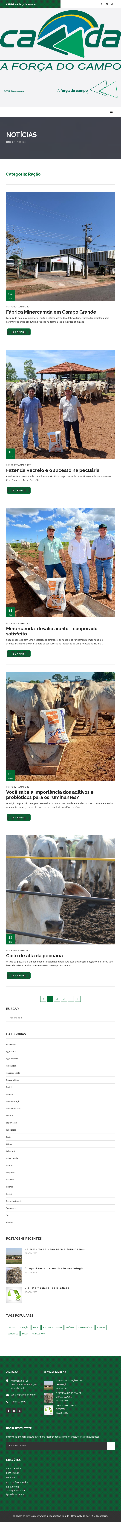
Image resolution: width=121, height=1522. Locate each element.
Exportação (11, 1122)
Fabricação (11, 1129)
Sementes (10, 1208)
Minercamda (12, 1158)
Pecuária (10, 1179)
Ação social (11, 1044)
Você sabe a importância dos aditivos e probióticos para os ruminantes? (50, 794)
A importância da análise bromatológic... (55, 1268)
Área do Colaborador (17, 1482)
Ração (9, 1193)
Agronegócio (12, 1058)
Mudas (9, 1165)
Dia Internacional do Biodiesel (48, 1288)
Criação (24, 1327)
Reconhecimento (14, 1201)
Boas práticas (12, 1080)
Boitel (9, 1087)
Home (9, 141)
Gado (8, 1136)
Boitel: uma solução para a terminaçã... (55, 1249)
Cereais (9, 1094)
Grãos (9, 1144)
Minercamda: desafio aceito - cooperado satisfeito (52, 631)
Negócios (10, 1172)
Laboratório (11, 1151)
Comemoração (13, 1101)
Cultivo (12, 1327)
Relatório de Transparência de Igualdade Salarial (15, 1490)
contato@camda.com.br (23, 1394)
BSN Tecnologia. (99, 1515)
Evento (9, 1115)
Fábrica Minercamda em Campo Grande (51, 312)
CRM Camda (12, 1472)
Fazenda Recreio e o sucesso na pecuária (52, 470)
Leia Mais (19, 332)
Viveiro (9, 1222)
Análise (70, 1327)
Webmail (10, 1477)
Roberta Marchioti (21, 306)
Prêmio (9, 1186)
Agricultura (11, 1051)
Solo (8, 1215)
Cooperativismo (13, 1108)
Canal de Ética (13, 1468)
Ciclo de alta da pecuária (34, 955)
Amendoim (11, 1065)
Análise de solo (13, 1072)
